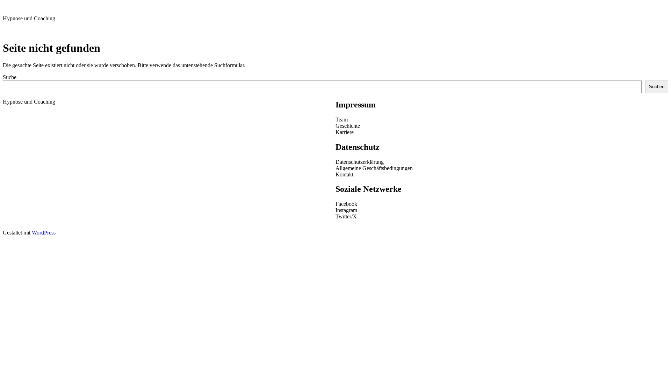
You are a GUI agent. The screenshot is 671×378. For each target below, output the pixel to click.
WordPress (44, 233)
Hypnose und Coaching (29, 18)
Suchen (656, 86)
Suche (9, 77)
